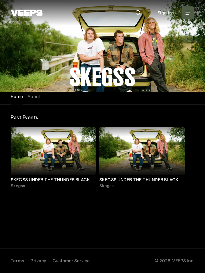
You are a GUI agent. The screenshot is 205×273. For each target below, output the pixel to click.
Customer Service (71, 260)
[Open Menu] (188, 12)
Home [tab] (17, 96)
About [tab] (34, 96)
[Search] (138, 12)
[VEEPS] (27, 13)
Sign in (164, 12)
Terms (17, 260)
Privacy (38, 260)
